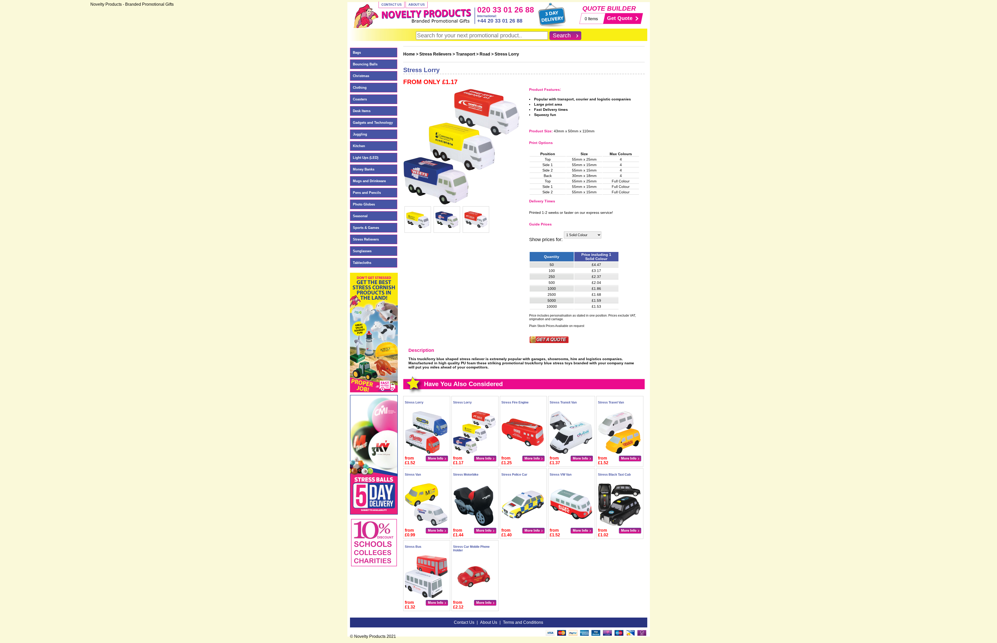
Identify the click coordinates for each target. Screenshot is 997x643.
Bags (357, 52)
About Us (416, 4)
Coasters (360, 99)
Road (485, 54)
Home (409, 54)
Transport (465, 54)
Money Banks (363, 169)
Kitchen (359, 146)
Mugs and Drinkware (369, 181)
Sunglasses (362, 251)
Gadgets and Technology (373, 123)
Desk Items (361, 111)
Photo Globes (364, 204)
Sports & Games (366, 228)
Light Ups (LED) (365, 158)
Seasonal (360, 216)
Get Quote (619, 18)
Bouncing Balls (365, 64)
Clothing (360, 88)
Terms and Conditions (523, 622)
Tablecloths (362, 263)
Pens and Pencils (367, 193)
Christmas (361, 76)
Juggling (360, 134)
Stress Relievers (366, 239)
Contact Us (391, 4)
